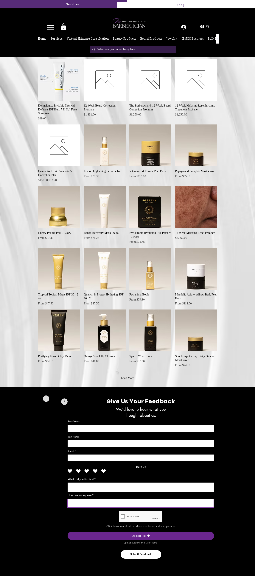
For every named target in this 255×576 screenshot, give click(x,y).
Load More (127, 377)
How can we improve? (80, 495)
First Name (74, 421)
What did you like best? (81, 479)
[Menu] (49, 27)
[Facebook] (202, 26)
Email (71, 451)
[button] (63, 26)
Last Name (73, 436)
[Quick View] (59, 80)
